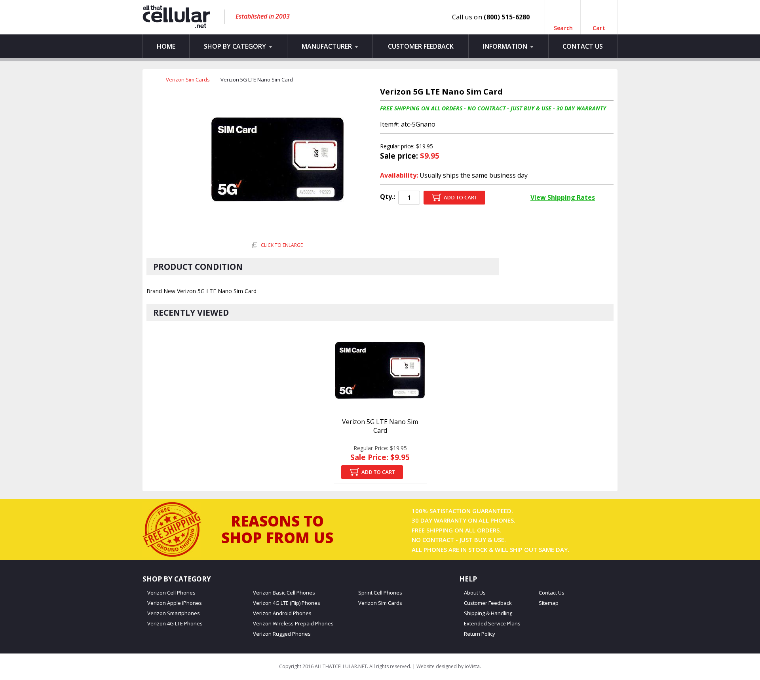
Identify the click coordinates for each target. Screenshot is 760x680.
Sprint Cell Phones (380, 592)
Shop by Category (236, 46)
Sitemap (549, 603)
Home (166, 46)
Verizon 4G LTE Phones (175, 623)
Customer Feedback (421, 46)
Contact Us (582, 46)
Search (563, 24)
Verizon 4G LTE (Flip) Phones (286, 603)
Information (506, 46)
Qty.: (387, 196)
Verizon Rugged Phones (282, 633)
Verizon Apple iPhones (174, 603)
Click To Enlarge (281, 245)
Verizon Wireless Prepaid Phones (293, 623)
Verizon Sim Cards (188, 79)
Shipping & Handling (488, 613)
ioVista (472, 666)
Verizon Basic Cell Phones (284, 592)
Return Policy (479, 633)
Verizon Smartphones (173, 613)
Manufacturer (327, 46)
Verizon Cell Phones (171, 592)
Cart (599, 24)
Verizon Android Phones (282, 613)
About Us (475, 592)
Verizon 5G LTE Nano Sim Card (380, 426)
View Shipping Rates (562, 197)
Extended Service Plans (492, 623)
